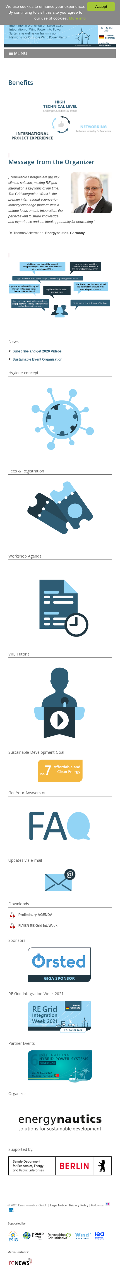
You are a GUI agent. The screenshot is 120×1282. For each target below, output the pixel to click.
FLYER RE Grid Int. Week (37, 926)
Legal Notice (58, 1205)
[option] (60, 964)
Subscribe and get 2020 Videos (37, 351)
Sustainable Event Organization (37, 359)
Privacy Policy (78, 1205)
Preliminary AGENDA (35, 915)
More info (77, 18)
